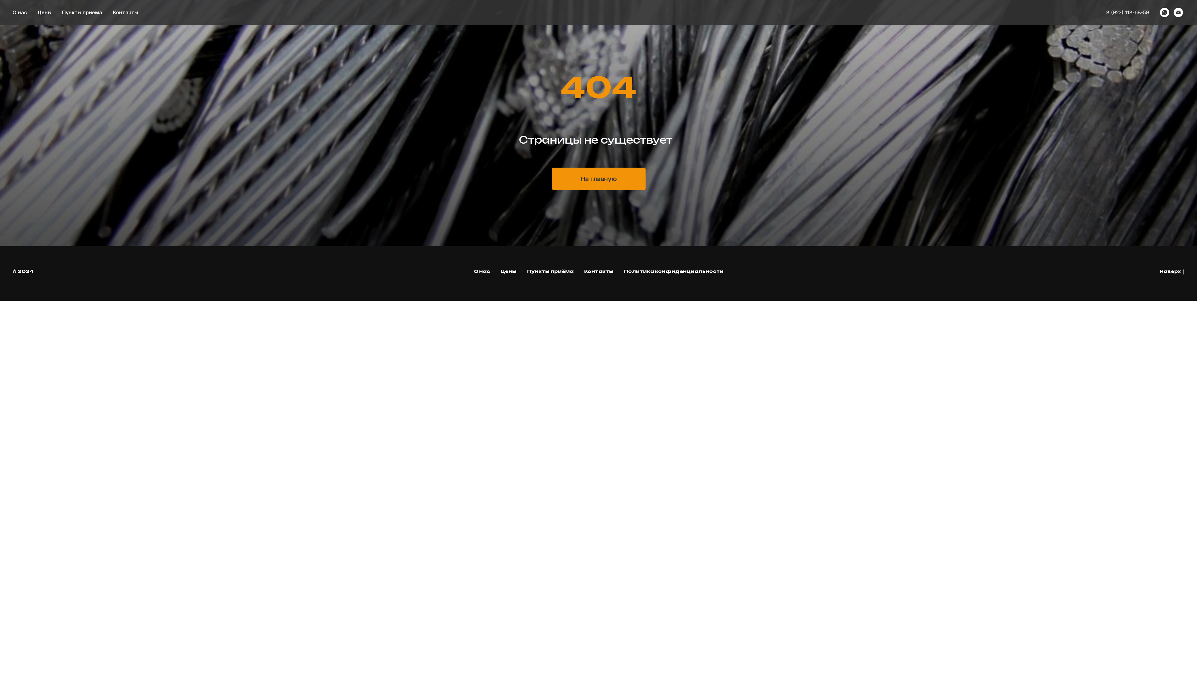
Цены (44, 12)
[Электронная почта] (1178, 12)
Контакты (125, 12)
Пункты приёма (82, 12)
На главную (599, 179)
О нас (19, 12)
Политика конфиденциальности (673, 271)
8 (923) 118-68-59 (1127, 12)
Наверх (1170, 271)
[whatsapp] (1164, 12)
